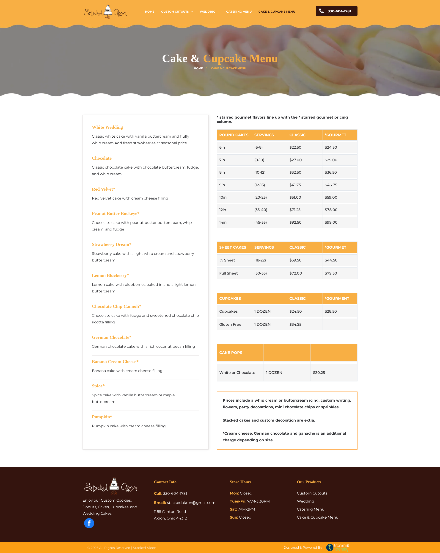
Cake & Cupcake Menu (317, 517)
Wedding (305, 501)
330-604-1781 (175, 493)
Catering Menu (310, 509)
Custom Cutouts (312, 493)
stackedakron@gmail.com (191, 502)
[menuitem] (150, 11)
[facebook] (89, 523)
